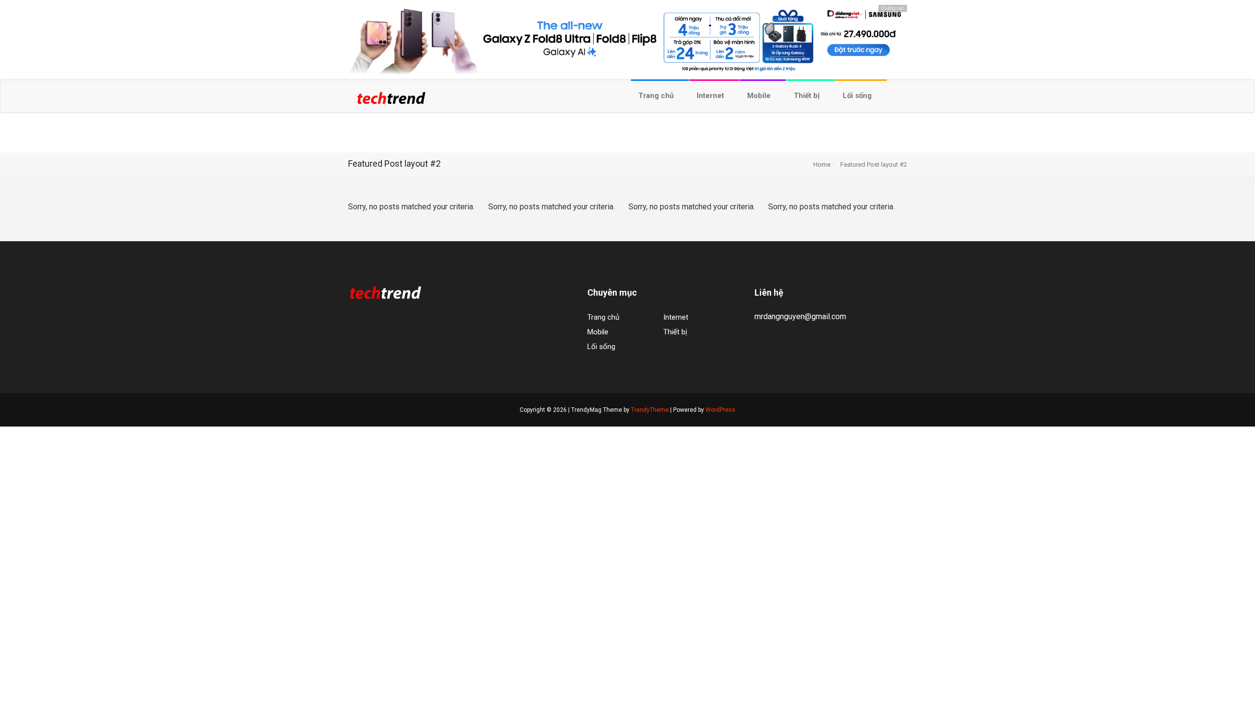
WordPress (720, 409)
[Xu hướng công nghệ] (391, 101)
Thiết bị (808, 95)
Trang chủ (657, 95)
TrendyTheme (650, 409)
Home (821, 164)
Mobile (760, 95)
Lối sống (858, 95)
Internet (711, 95)
